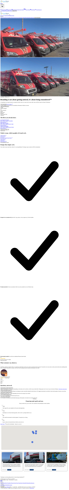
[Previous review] (1, 379)
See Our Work (9, 104)
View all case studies (4, 129)
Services (2, 4)
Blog (8, 10)
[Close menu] (9, 14)
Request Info (14, 10)
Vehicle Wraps (2, 17)
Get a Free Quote (37, 17)
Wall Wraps (27, 17)
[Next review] (1, 382)
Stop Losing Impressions (5, 106)
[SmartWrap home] (4, 2)
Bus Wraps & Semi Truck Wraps (14, 17)
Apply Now (2, 424)
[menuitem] (3, 9)
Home (1, 3)
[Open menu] (0, 12)
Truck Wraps (22, 17)
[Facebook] (0, 481)
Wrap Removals (31, 17)
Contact (10, 10)
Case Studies (2, 10)
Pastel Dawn (32, 488)
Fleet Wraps (7, 17)
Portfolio (6, 10)
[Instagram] (1, 481)
